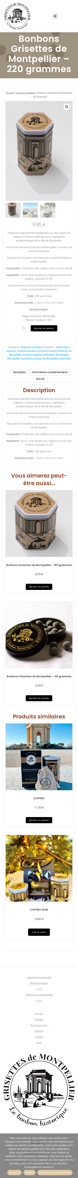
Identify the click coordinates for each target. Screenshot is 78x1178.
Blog (39, 1042)
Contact (39, 1037)
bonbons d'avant (47, 351)
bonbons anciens (27, 351)
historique (49, 354)
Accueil (10, 93)
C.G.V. (39, 989)
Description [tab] (19, 372)
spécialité (65, 358)
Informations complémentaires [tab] (50, 372)
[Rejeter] (73, 1156)
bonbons (11, 351)
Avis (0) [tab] (40, 378)
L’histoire (39, 1031)
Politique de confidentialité (39, 995)
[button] (66, 107)
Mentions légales (39, 983)
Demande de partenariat (39, 977)
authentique (63, 347)
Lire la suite (39, 932)
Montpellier (62, 354)
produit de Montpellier (46, 358)
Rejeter (29, 1172)
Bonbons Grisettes (25, 93)
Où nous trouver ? (39, 1025)
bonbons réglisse (32, 354)
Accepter (14, 1172)
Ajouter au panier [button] (39, 586)
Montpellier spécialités (20, 358)
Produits (39, 1019)
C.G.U (39, 1000)
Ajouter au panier (44, 328)
